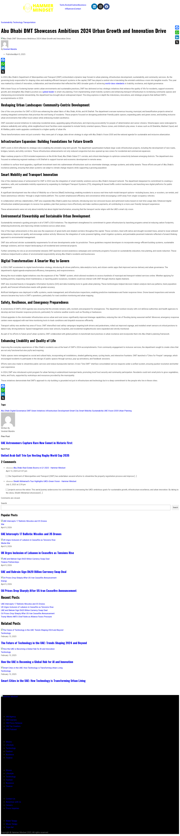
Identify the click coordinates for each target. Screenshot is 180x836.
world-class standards (114, 83)
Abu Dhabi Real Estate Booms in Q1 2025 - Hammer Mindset (39, 468)
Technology (18, 22)
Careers (9, 805)
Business (82, 5)
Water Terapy (11, 821)
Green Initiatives (38, 411)
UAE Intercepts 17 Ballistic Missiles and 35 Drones (31, 534)
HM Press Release (14, 723)
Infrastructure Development (57, 411)
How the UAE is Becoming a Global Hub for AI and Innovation (37, 661)
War (2, 524)
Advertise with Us (13, 802)
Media (4, 543)
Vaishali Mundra (10, 49)
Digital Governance (18, 411)
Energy (4, 581)
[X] (90, 72)
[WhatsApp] (90, 64)
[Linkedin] (94, 6)
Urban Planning (125, 411)
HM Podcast (11, 729)
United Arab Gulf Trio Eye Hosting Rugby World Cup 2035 (35, 455)
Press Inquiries (12, 808)
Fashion (74, 5)
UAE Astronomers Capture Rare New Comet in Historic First (36, 443)
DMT (29, 411)
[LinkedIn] (90, 68)
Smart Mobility (85, 411)
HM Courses (11, 720)
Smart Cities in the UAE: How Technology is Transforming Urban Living (43, 680)
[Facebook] (106, 6)
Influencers (69, 9)
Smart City (74, 411)
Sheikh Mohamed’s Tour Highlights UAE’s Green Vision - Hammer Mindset (44, 481)
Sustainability (7, 22)
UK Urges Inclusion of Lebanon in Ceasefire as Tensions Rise (37, 552)
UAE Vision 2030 (111, 411)
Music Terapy (11, 824)
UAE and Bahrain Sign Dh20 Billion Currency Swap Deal (33, 571)
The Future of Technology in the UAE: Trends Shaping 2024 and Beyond (44, 643)
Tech (62, 5)
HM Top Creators (13, 726)
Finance (4, 562)
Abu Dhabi (5, 411)
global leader (48, 92)
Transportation (29, 22)
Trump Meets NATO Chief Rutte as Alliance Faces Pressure (26, 616)
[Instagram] (100, 6)
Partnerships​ (13, 562)
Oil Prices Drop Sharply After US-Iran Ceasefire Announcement (39, 590)
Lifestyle (67, 5)
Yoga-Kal (9, 827)
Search (4, 503)
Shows (9, 742)
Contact (77, 9)
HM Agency (11, 717)
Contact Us (10, 799)
